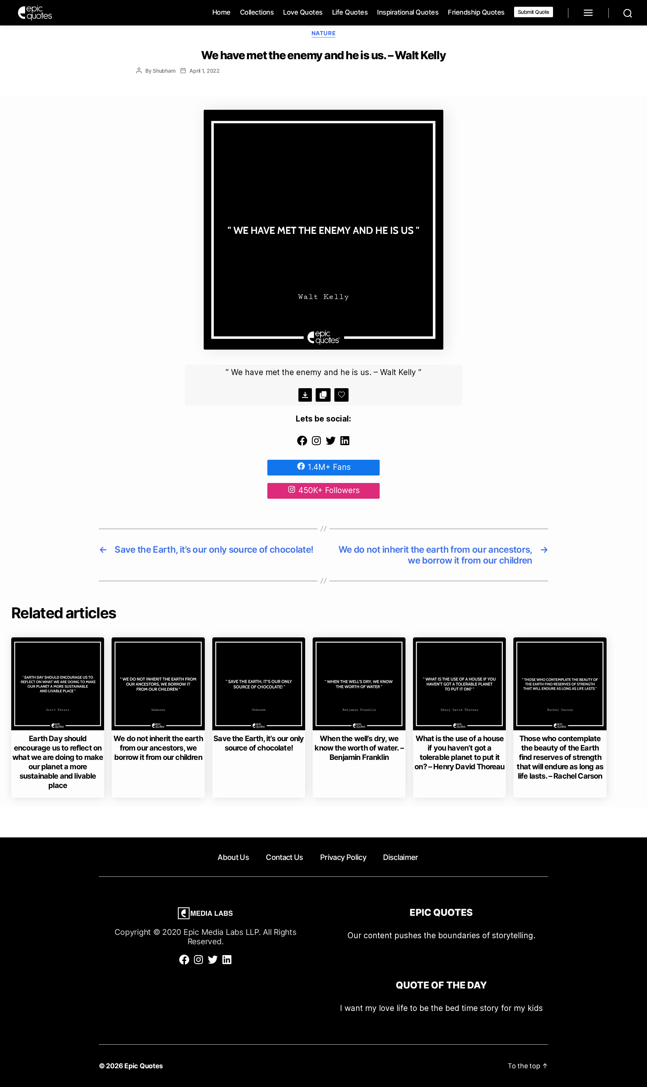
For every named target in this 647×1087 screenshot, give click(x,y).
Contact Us (284, 857)
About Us (233, 857)
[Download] (305, 395)
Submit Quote (533, 12)
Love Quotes (303, 12)
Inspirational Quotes (407, 12)
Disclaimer (400, 857)
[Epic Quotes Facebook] (302, 444)
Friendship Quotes (476, 12)
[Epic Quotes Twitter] (331, 444)
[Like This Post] (341, 395)
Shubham (164, 70)
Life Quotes (350, 12)
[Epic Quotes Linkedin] (345, 444)
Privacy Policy (343, 857)
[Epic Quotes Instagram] (316, 444)
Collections (257, 12)
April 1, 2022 (204, 70)
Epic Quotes (143, 1066)
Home (221, 12)
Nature (323, 33)
